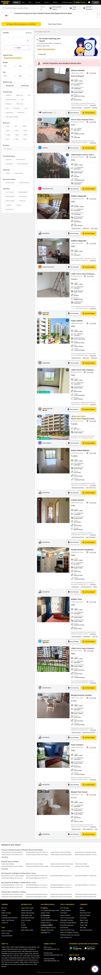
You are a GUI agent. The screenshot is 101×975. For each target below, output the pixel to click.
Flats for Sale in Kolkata (7, 864)
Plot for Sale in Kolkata (81, 864)
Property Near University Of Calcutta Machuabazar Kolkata (62, 894)
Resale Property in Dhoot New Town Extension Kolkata (86, 854)
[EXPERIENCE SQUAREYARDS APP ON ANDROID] (76, 949)
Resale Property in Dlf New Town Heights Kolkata (37, 854)
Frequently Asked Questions (9, 918)
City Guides (83, 918)
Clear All (43, 54)
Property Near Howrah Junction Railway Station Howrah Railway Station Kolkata (62, 896)
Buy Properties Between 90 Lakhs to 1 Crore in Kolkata (37, 878)
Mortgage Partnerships (47, 930)
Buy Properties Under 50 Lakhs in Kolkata (12, 875)
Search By (43, 8)
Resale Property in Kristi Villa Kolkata (60, 852)
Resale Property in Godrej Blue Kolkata (85, 852)
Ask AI (18, 48)
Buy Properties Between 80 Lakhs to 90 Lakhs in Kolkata (13, 878)
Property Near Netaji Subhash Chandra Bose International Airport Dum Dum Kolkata (37, 896)
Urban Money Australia (27, 918)
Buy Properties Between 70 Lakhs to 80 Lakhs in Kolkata (86, 875)
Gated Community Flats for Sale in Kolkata (61, 864)
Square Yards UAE (26, 910)
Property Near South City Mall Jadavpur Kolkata (13, 896)
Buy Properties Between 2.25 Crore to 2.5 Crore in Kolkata (37, 887)
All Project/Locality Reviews (68, 922)
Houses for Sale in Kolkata (82, 866)
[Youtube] (79, 958)
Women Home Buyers (86, 930)
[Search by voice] (27, 40)
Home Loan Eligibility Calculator (69, 932)
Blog (81, 908)
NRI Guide (83, 927)
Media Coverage (6, 913)
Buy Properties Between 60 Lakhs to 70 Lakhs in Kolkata (62, 875)
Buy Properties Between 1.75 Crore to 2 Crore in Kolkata (86, 885)
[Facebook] (70, 958)
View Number (74, 112)
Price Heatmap (64, 908)
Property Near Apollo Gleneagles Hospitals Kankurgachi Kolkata (13, 894)
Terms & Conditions (7, 931)
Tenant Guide (83, 925)
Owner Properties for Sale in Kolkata (60, 866)
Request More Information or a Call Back (22, 24)
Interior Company (26, 920)
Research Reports (85, 915)
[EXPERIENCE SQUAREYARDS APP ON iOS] (90, 949)
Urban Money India (26, 915)
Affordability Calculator (66, 920)
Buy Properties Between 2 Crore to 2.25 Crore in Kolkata (13, 887)
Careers (3, 910)
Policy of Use (5, 933)
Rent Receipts (64, 927)
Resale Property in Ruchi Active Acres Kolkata (13, 854)
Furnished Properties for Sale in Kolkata (12, 866)
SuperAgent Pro (45, 932)
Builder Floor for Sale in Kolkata (34, 864)
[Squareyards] (5, 2)
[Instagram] (83, 958)
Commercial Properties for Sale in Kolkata (37, 866)
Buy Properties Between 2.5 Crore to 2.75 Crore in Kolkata (62, 887)
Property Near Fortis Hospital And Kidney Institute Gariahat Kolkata (37, 894)
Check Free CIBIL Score (67, 930)
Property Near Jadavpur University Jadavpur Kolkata (86, 894)
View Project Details (55, 24)
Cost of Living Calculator (67, 918)
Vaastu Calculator (65, 915)
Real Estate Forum (85, 913)
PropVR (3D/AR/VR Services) (49, 920)
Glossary (82, 910)
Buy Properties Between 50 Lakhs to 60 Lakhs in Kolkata (37, 875)
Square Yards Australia (27, 913)
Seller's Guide (84, 922)
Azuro (22, 922)
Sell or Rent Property (80, 2)
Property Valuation (65, 910)
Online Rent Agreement (66, 925)
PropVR (23, 925)
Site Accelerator (45, 918)
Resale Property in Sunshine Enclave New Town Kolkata (13, 852)
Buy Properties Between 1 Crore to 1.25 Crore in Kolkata (13, 885)
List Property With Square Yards (50, 910)
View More (4, 857)
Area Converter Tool (66, 937)
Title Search (63, 913)
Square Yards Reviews (7, 920)
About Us (4, 908)
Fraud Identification (6, 935)
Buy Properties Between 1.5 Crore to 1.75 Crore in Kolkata (62, 885)
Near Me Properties (89, 8)
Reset (30, 33)
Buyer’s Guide (84, 920)
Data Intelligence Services (48, 927)
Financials (4, 915)
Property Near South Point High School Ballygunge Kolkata (86, 896)
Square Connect (45, 913)
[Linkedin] (74, 958)
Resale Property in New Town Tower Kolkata (37, 852)
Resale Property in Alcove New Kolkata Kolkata (62, 854)
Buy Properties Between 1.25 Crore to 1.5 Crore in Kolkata (37, 885)
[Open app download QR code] (99, 14)
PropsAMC (24, 927)
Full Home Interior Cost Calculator (70, 935)
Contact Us (4, 922)
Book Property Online (27, 930)
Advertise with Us (46, 922)
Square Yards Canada (27, 908)
